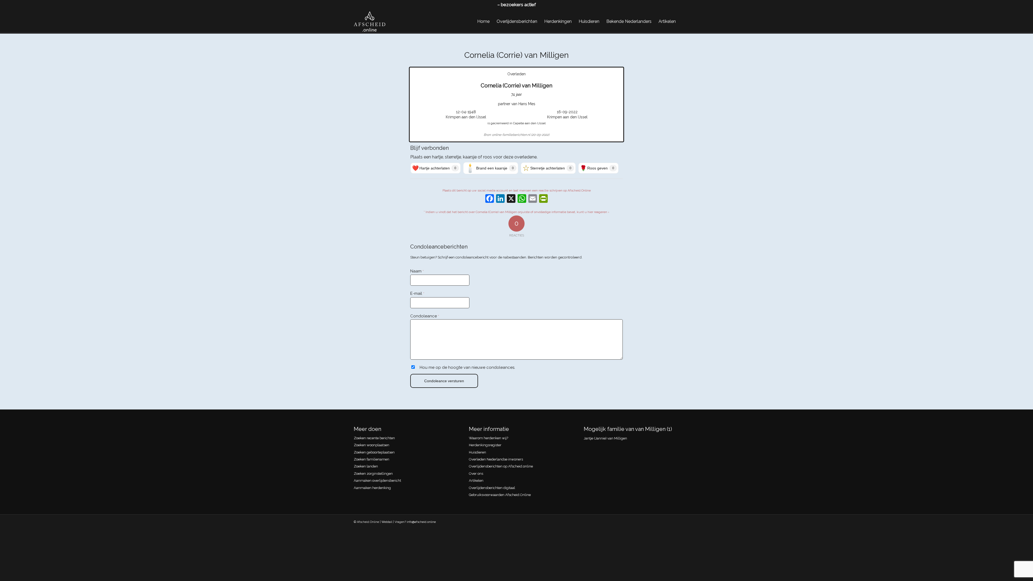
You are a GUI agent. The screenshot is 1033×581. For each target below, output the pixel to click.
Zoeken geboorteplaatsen (374, 452)
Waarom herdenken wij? (488, 438)
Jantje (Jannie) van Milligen (605, 438)
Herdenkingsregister (485, 445)
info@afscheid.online (421, 522)
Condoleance (424, 316)
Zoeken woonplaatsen (371, 445)
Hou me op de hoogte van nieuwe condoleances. (467, 367)
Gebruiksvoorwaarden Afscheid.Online (500, 495)
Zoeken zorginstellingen (373, 474)
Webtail (386, 522)
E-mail (417, 293)
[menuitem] (483, 21)
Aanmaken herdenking (372, 488)
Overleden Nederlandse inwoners (496, 459)
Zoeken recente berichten (374, 438)
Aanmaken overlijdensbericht (377, 481)
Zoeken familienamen (371, 459)
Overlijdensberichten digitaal (492, 488)
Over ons (476, 474)
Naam (417, 271)
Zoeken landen (366, 466)
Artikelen (476, 481)
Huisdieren (477, 452)
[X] (511, 199)
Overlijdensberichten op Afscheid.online (501, 466)
